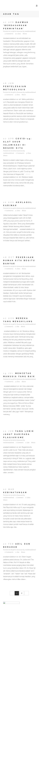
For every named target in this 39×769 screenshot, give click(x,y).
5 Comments (9, 94)
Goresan (20, 31)
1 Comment (20, 442)
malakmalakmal (30, 31)
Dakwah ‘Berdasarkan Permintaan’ (16, 25)
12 (18, 34)
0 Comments (20, 153)
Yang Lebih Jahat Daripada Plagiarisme (18, 434)
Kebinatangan (15, 492)
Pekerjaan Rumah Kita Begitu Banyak (19, 260)
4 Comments (9, 34)
